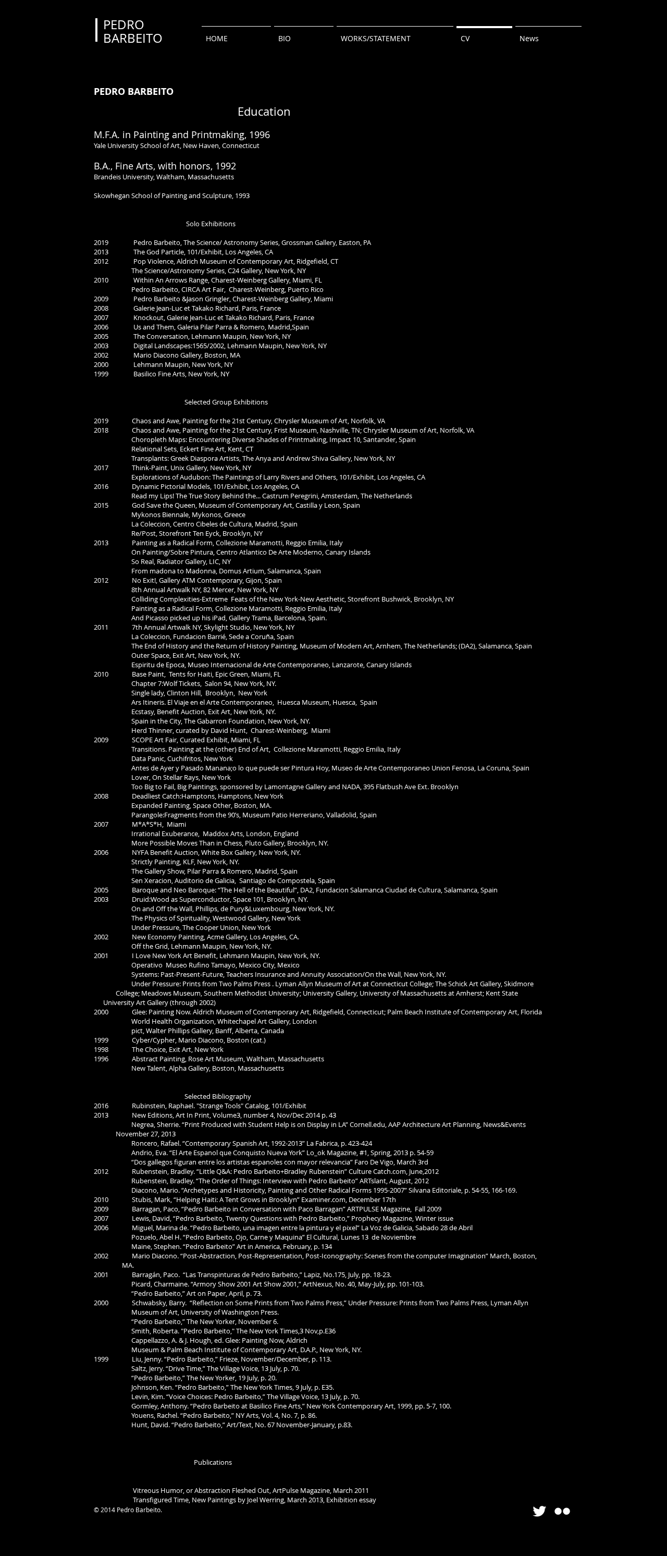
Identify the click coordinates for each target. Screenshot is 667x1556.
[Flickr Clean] (562, 1511)
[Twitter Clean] (539, 1511)
